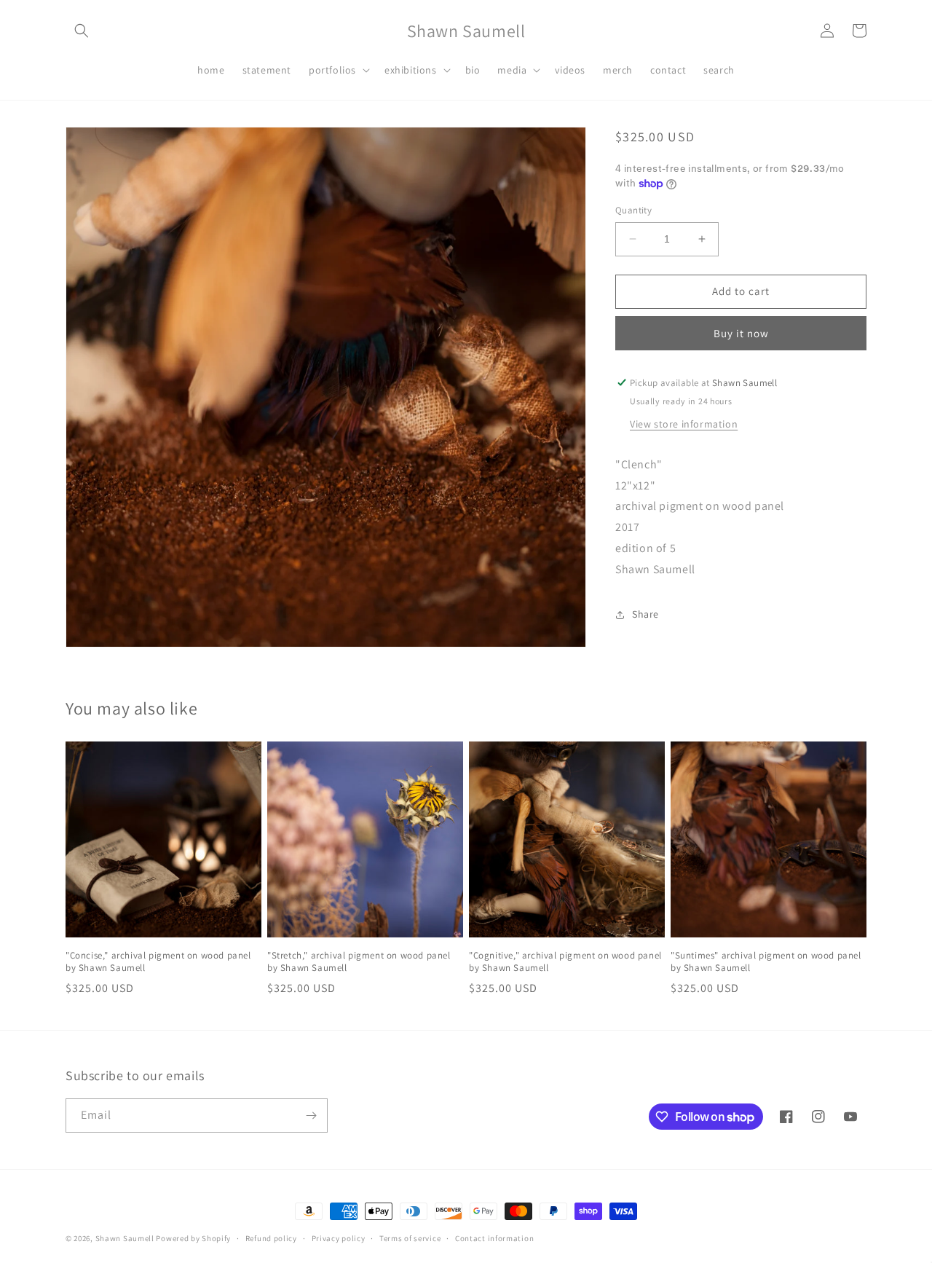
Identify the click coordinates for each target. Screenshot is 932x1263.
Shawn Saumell (124, 1238)
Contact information (494, 1238)
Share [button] (645, 614)
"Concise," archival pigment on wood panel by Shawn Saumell (158, 962)
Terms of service (410, 1238)
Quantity (633, 210)
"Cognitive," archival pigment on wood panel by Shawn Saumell (565, 962)
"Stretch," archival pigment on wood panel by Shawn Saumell (359, 962)
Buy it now (741, 333)
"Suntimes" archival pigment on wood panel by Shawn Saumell (766, 962)
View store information (684, 423)
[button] (82, 31)
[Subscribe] (311, 1115)
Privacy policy (339, 1238)
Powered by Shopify (193, 1238)
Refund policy (271, 1238)
